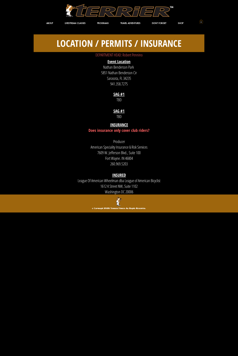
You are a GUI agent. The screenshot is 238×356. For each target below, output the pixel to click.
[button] (54, 23)
